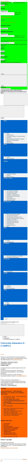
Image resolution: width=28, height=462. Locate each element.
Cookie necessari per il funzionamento (10, 380)
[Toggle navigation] (12, 111)
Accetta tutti (6, 363)
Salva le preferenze (12, 385)
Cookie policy (7, 423)
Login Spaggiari (12, 41)
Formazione (6, 338)
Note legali (6, 424)
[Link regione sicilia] (6, 2)
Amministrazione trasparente (10, 434)
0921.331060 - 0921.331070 (12, 399)
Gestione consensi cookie (10, 432)
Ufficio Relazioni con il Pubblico (11, 427)
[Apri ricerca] (15, 99)
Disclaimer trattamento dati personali (9, 448)
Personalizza (4, 362)
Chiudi (2, 51)
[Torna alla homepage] (14, 92)
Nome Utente (18, 12)
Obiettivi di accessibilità (9, 430)
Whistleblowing (7, 431)
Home (5, 336)
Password (17, 14)
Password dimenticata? (6, 17)
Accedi (2, 5)
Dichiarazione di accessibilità (10, 428)
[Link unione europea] (4, 4)
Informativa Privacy (8, 426)
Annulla (2, 88)
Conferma (8, 88)
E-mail (16, 36)
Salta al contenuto (5, 1)
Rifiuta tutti (12, 362)
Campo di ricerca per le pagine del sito (10, 322)
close (2, 118)
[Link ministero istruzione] (19, 2)
